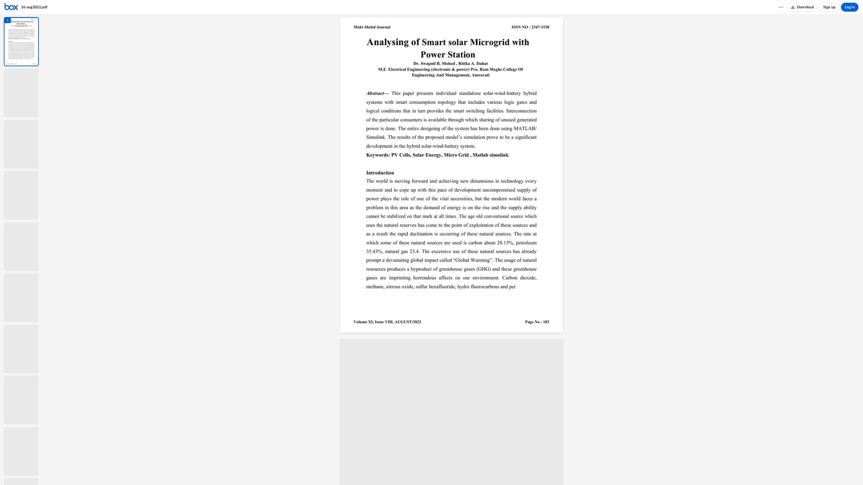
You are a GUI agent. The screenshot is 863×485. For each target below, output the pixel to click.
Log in (850, 7)
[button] (21, 42)
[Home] (11, 7)
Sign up (829, 7)
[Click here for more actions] (780, 7)
